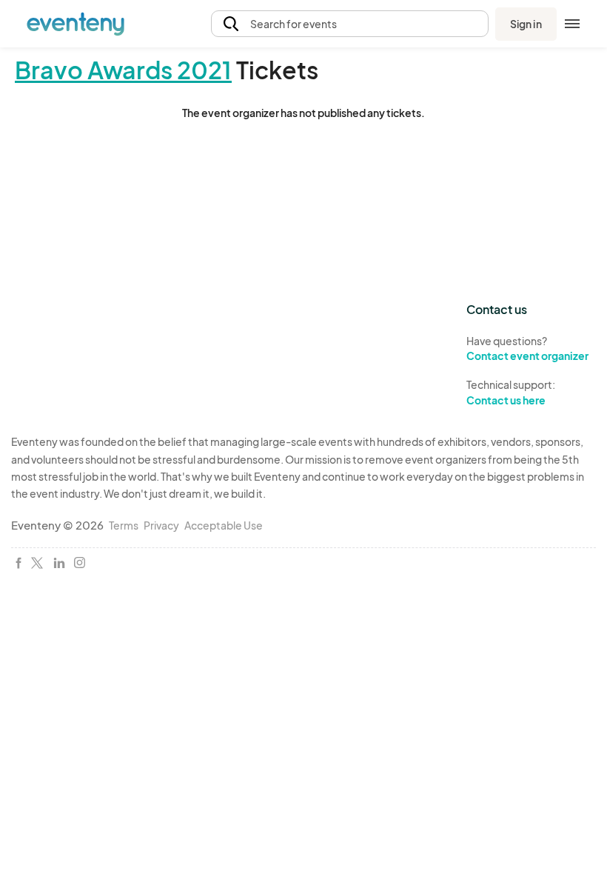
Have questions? (527, 348)
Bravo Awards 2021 (123, 69)
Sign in (526, 23)
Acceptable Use (223, 525)
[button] (350, 24)
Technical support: (510, 392)
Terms (123, 525)
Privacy (161, 525)
